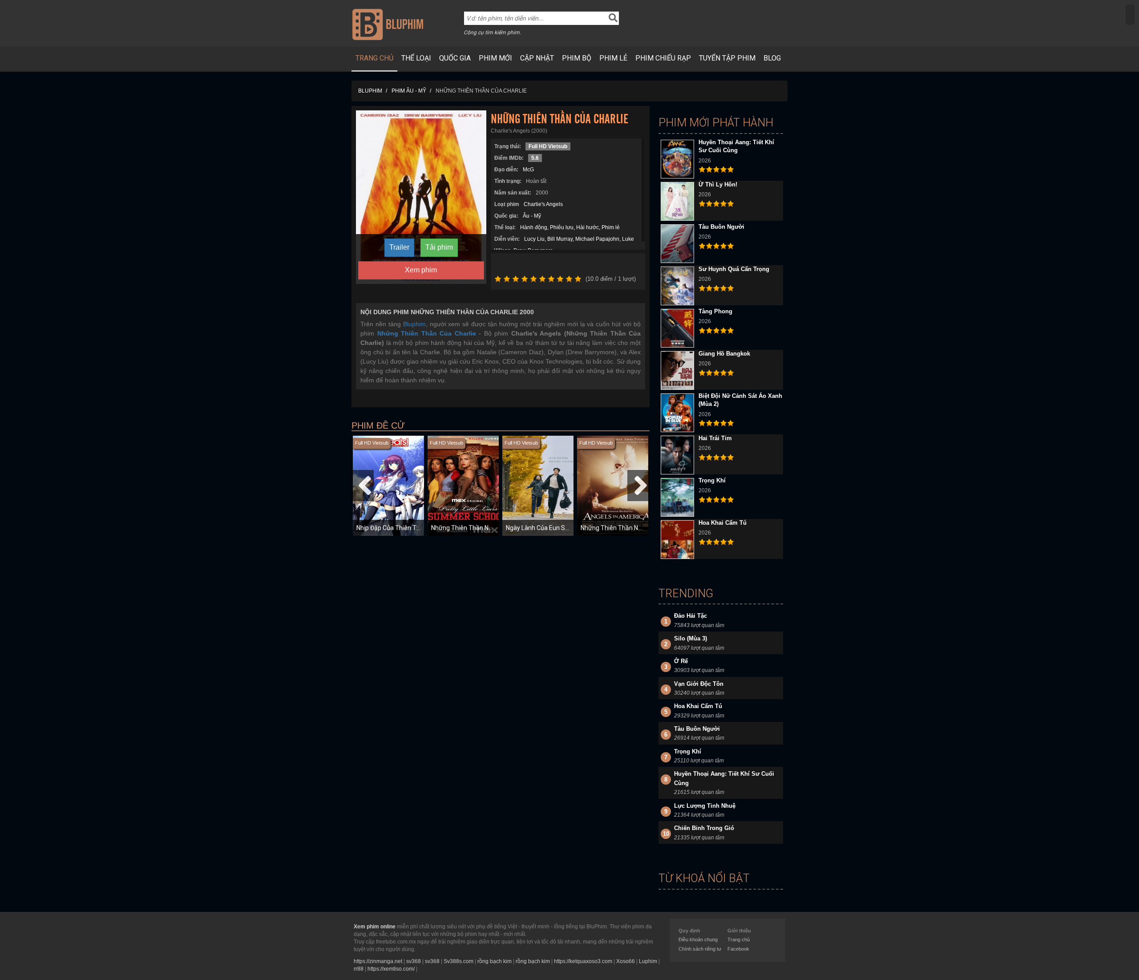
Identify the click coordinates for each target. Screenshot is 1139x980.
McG (528, 169)
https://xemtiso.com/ (391, 969)
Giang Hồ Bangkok (724, 353)
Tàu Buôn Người (721, 226)
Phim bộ (576, 58)
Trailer (399, 247)
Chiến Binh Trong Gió (704, 828)
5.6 (535, 158)
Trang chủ (374, 58)
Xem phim (421, 270)
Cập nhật (537, 58)
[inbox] (1130, 14)
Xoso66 (625, 961)
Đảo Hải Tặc (690, 615)
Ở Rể (681, 661)
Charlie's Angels (543, 204)
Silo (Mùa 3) (690, 638)
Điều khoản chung (698, 939)
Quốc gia (455, 58)
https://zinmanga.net (378, 961)
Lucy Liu (534, 239)
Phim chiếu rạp (663, 58)
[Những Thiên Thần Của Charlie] (421, 196)
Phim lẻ (613, 58)
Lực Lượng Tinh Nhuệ (704, 805)
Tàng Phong (715, 311)
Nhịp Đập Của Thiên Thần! (392, 527)
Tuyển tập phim (727, 58)
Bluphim (414, 324)
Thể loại (416, 58)
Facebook (738, 949)
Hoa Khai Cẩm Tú (723, 522)
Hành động (533, 227)
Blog (772, 58)
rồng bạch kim (494, 961)
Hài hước (587, 227)
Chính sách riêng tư (700, 949)
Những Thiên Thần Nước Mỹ (619, 527)
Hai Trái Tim (715, 438)
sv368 (413, 961)
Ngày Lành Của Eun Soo (539, 527)
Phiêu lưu (562, 227)
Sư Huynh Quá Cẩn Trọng (734, 269)
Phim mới (495, 58)
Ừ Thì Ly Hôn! (718, 184)
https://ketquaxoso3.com (583, 961)
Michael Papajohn (597, 239)
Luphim (648, 961)
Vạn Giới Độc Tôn (698, 683)
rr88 (359, 969)
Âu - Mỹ (532, 216)
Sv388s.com (458, 961)
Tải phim (439, 247)
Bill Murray (560, 239)
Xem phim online (375, 926)
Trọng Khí (712, 480)
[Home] (387, 24)
